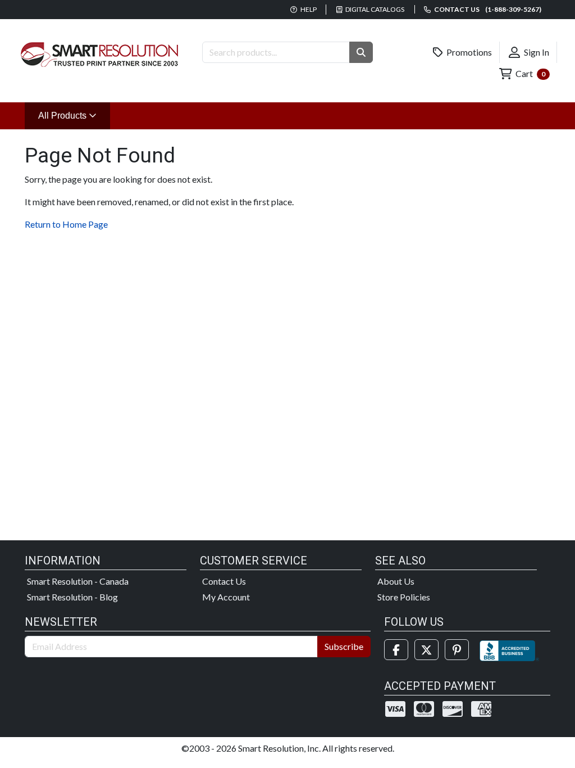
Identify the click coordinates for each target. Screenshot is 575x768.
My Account (226, 596)
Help (308, 9)
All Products (74, 115)
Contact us (487, 9)
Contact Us (224, 581)
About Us (395, 581)
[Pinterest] (457, 649)
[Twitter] (426, 649)
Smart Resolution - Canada (78, 581)
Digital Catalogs (374, 9)
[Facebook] (396, 649)
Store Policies (403, 596)
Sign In (535, 52)
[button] (361, 52)
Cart (529, 73)
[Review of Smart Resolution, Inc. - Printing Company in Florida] (509, 649)
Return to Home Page (66, 224)
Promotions (468, 52)
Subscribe (344, 646)
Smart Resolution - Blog (72, 596)
